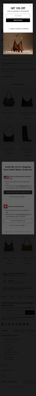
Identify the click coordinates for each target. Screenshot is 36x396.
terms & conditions (23, 28)
